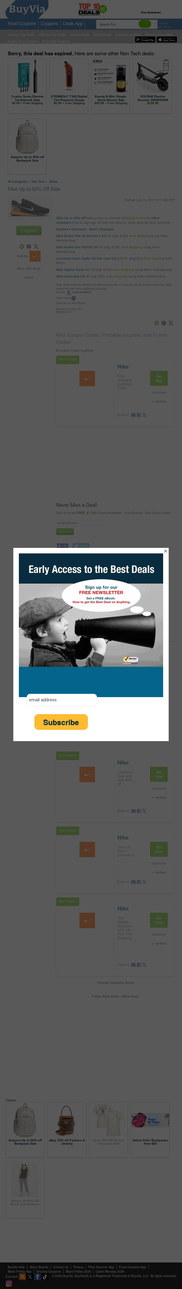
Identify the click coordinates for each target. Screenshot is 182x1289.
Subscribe (61, 722)
